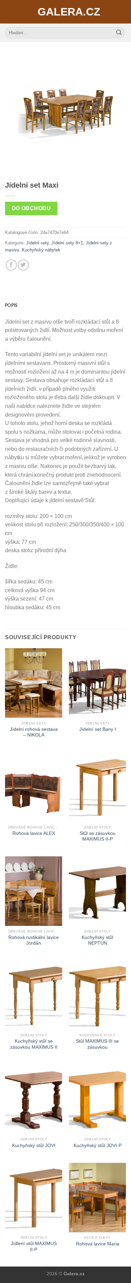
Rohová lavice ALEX (33, 833)
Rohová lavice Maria (97, 1243)
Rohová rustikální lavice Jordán (33, 940)
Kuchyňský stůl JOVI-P (98, 1145)
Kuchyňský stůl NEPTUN (97, 940)
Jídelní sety (37, 242)
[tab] (65, 305)
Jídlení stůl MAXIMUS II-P (34, 1246)
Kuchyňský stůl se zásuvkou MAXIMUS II (33, 1044)
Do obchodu (31, 208)
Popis (11, 305)
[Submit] (119, 33)
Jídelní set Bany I (97, 729)
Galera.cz (65, 11)
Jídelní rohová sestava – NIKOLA (34, 732)
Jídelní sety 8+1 (67, 242)
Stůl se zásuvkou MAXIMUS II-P (98, 836)
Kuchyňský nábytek (41, 249)
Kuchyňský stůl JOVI (33, 1145)
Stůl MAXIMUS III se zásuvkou (97, 1044)
